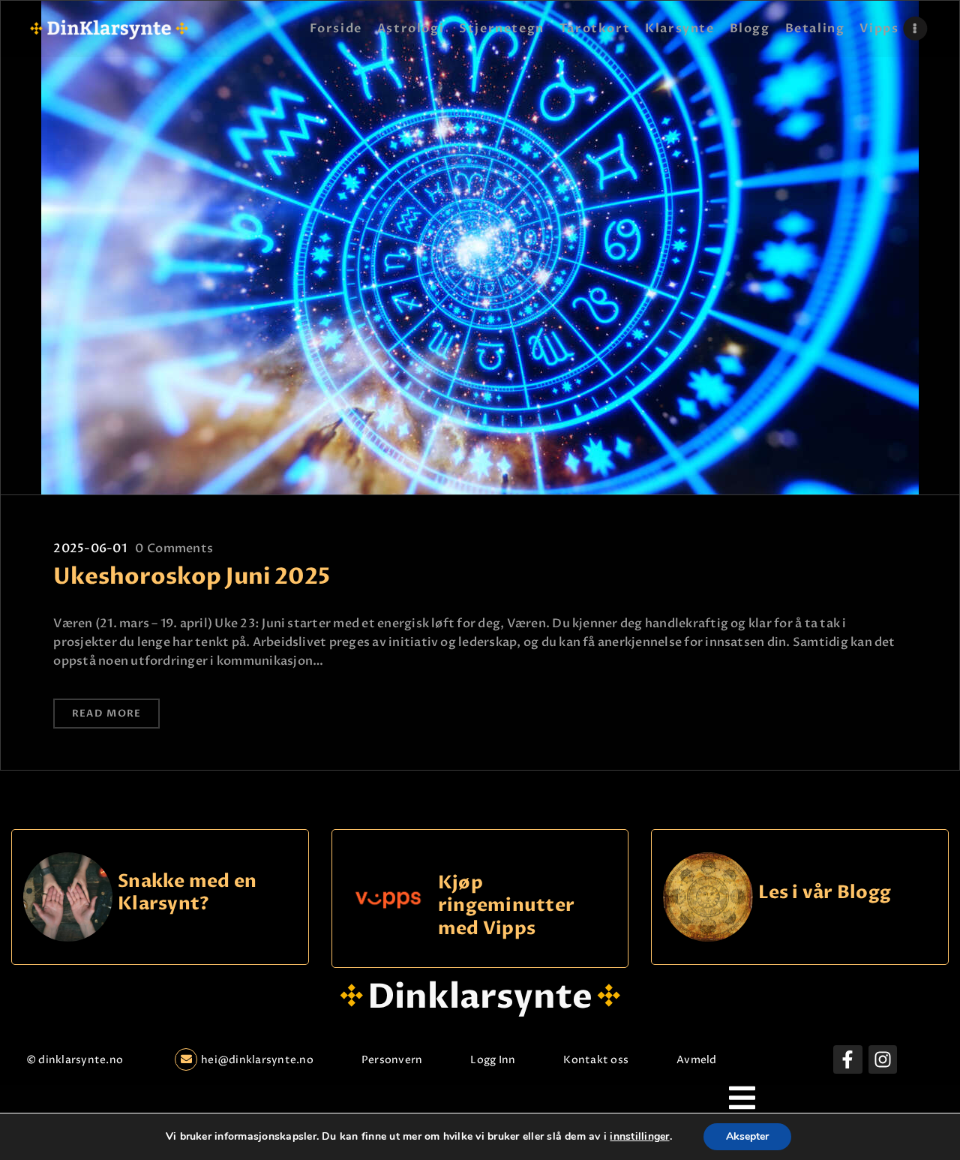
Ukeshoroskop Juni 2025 (191, 577)
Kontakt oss (595, 1060)
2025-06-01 (89, 548)
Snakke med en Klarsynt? (187, 893)
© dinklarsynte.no (74, 1060)
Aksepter (747, 1136)
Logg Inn (492, 1060)
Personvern (392, 1060)
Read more (107, 713)
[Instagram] (882, 1059)
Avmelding (704, 1060)
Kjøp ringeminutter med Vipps (506, 905)
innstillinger (639, 1136)
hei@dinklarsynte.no (257, 1060)
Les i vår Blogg (825, 893)
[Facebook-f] (847, 1059)
